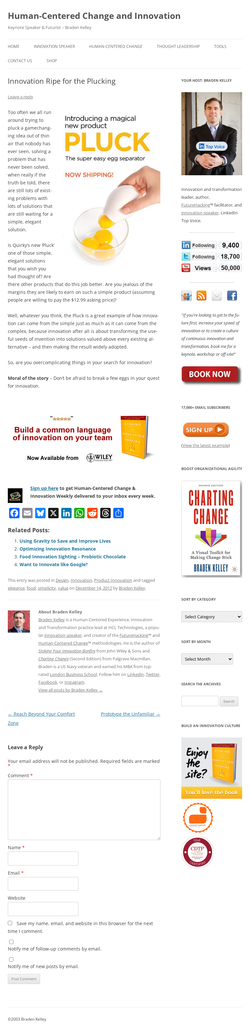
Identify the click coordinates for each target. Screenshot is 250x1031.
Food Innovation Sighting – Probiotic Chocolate (73, 556)
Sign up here (44, 488)
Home (14, 46)
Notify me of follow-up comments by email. (55, 949)
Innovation (81, 580)
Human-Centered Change (116, 46)
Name (16, 847)
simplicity (47, 588)
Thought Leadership (178, 46)
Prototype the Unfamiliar (130, 714)
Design (62, 580)
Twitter (153, 674)
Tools (220, 46)
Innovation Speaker (54, 46)
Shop (52, 61)
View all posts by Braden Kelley (70, 690)
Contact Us (20, 61)
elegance (16, 588)
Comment (20, 775)
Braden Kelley (132, 588)
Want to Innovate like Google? (54, 564)
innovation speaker (63, 635)
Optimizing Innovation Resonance (58, 549)
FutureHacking (133, 635)
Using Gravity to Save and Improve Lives (65, 541)
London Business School (73, 674)
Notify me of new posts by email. (43, 966)
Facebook (47, 682)
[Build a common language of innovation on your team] (84, 437)
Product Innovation (113, 580)
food (31, 588)
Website (16, 898)
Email (16, 873)
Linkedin (135, 674)
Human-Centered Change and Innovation (94, 15)
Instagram (74, 682)
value (63, 588)
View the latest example (206, 445)
